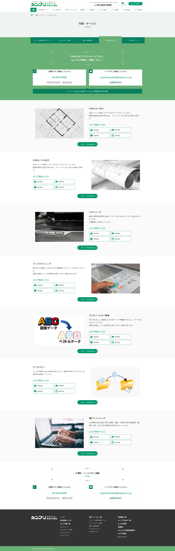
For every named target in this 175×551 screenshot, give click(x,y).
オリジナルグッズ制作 (65, 40)
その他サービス (133, 40)
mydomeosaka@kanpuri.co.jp (115, 77)
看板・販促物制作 (87, 40)
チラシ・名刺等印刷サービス (42, 40)
